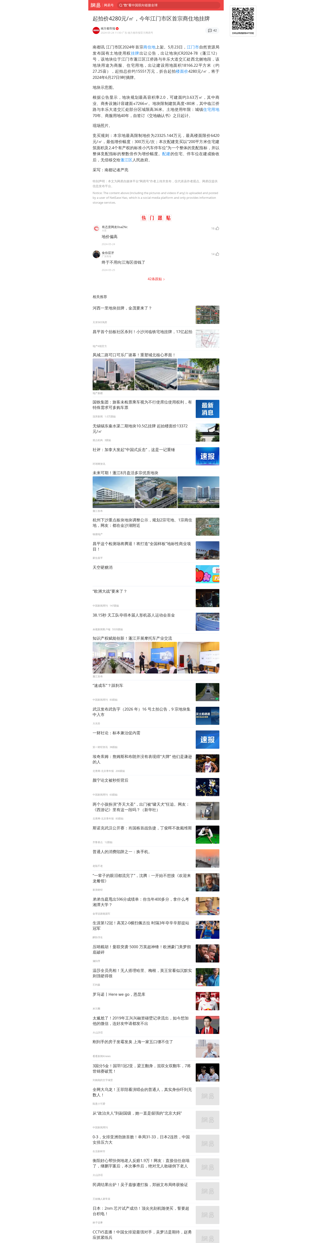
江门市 (193, 47)
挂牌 (135, 53)
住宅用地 (211, 109)
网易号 (109, 5)
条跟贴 (155, 278)
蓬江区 (126, 159)
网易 (95, 5)
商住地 (149, 47)
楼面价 (182, 71)
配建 (166, 153)
